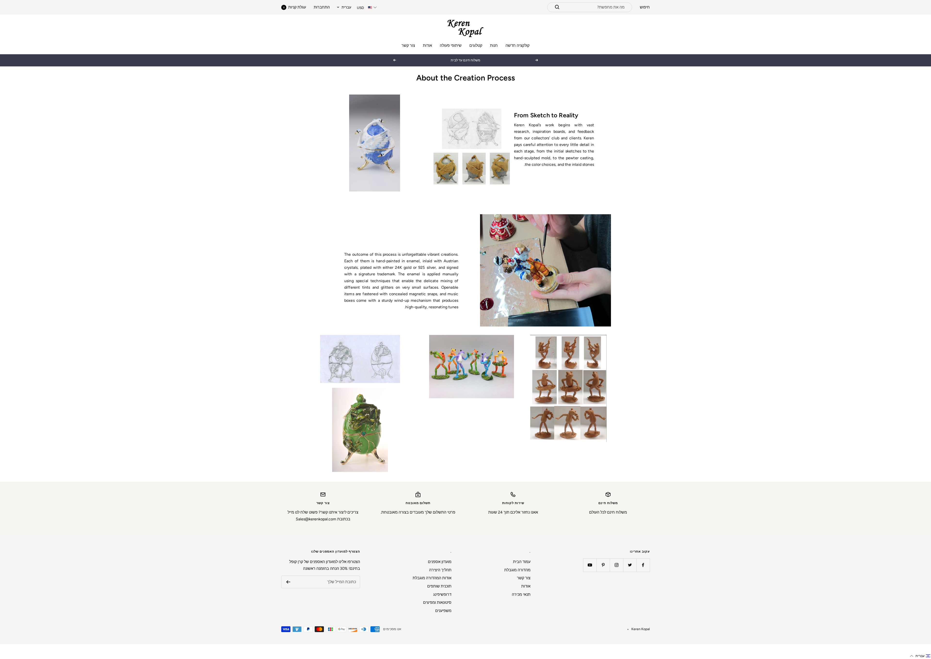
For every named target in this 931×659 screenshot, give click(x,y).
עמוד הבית (521, 561)
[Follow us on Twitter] (629, 565)
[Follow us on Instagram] (616, 565)
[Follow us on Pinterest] (603, 565)
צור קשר (408, 45)
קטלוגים (475, 45)
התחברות (322, 7)
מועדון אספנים (439, 561)
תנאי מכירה (521, 594)
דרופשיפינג (442, 594)
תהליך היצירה (440, 570)
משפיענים (443, 610)
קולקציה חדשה (518, 45)
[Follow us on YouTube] (589, 565)
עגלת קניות (294, 7)
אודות (427, 45)
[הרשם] (288, 582)
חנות (494, 45)
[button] (920, 656)
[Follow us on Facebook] (643, 565)
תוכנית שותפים (439, 586)
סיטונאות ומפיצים (437, 602)
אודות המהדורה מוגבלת (432, 578)
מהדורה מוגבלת (517, 570)
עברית (346, 7)
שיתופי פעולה (451, 45)
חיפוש (645, 7)
